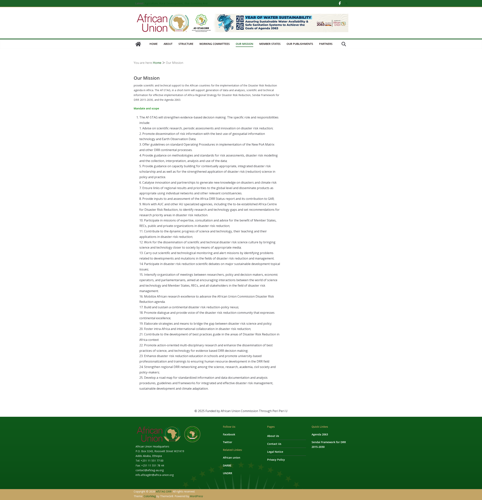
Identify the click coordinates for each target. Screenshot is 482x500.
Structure (185, 44)
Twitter (227, 442)
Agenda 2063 (320, 434)
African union (231, 457)
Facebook (229, 434)
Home (153, 44)
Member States (270, 44)
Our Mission (244, 44)
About (168, 44)
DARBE (227, 465)
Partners (326, 44)
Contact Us (274, 444)
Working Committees (214, 44)
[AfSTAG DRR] (138, 44)
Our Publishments (300, 44)
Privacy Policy (276, 459)
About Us (273, 436)
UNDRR (227, 473)
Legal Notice (275, 451)
